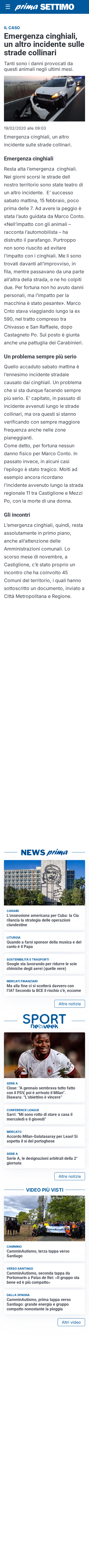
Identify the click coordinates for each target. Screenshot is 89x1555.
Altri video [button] (71, 1322)
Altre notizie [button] (70, 1003)
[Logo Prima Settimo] (44, 7)
